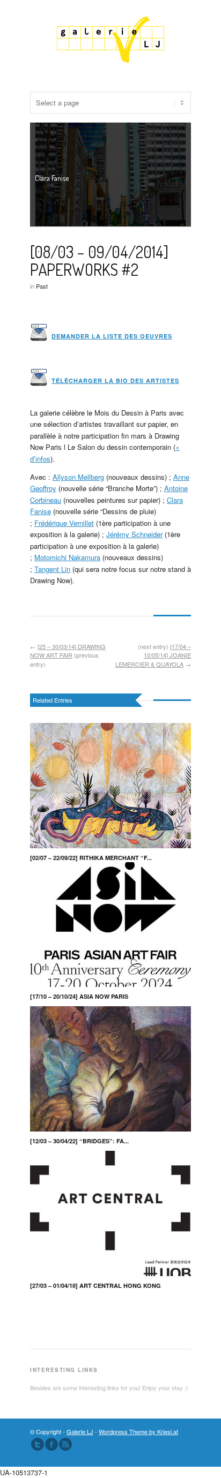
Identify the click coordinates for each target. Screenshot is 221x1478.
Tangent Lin (52, 568)
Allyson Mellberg (78, 477)
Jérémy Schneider (134, 534)
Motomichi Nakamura (67, 557)
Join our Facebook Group (51, 1443)
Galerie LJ (80, 1431)
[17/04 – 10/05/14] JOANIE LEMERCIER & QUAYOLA (153, 655)
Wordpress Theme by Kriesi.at (138, 1431)
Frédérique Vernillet (64, 522)
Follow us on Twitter (37, 1443)
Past (42, 285)
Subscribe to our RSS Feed (65, 1443)
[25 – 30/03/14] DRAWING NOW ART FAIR (68, 650)
